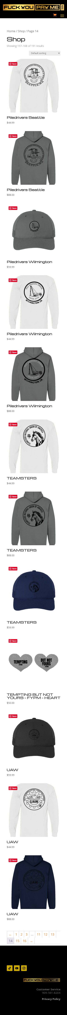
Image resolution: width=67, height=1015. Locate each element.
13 (52, 934)
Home (11, 31)
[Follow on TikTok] (10, 968)
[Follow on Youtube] (17, 968)
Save (14, 63)
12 (45, 934)
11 (38, 934)
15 (17, 941)
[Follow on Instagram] (24, 968)
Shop (21, 31)
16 (24, 941)
